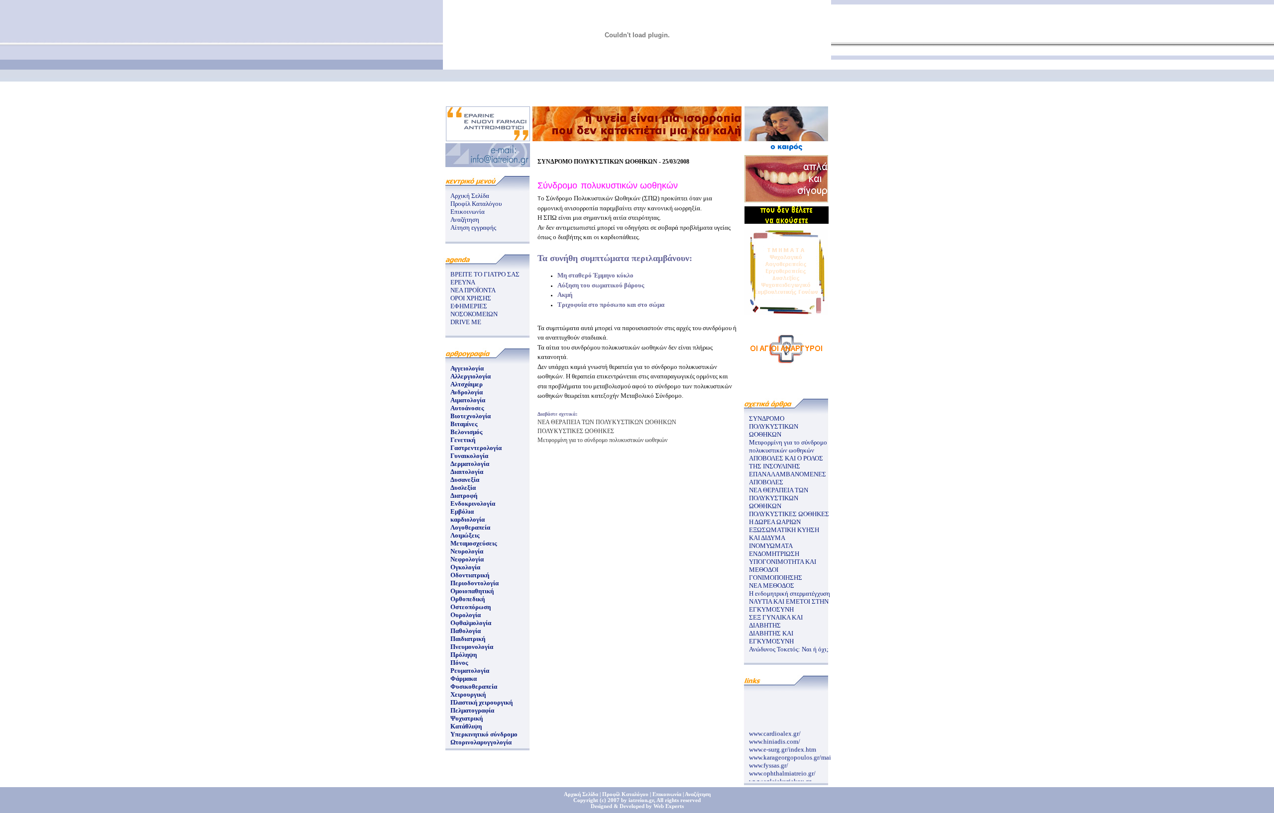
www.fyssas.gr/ (768, 762)
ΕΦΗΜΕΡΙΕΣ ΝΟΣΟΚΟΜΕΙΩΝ (474, 310)
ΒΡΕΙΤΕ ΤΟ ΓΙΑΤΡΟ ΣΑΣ (485, 274)
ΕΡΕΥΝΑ (462, 282)
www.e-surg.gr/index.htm (782, 746)
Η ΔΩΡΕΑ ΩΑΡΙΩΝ (775, 522)
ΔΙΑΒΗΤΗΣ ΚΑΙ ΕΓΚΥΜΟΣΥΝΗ (771, 637)
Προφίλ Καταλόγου (476, 203)
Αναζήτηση (464, 219)
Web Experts (668, 806)
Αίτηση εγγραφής (473, 227)
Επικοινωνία (467, 211)
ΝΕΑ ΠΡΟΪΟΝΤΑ (473, 290)
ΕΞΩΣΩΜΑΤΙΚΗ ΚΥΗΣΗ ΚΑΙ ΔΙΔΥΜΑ (784, 534)
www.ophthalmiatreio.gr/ (782, 770)
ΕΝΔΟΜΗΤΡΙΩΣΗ (774, 553)
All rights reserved (678, 800)
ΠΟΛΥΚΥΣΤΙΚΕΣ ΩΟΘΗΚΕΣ (575, 431)
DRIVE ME (465, 322)
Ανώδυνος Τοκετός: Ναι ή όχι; (789, 649)
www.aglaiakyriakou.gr (780, 778)
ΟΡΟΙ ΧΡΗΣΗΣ (470, 298)
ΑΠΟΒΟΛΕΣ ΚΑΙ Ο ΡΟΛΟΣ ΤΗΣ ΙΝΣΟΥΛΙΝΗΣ (786, 462)
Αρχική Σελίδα (469, 195)
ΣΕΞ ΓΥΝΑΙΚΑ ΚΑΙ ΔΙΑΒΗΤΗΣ (776, 621)
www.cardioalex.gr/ (775, 730)
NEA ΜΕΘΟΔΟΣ (771, 585)
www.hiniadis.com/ (774, 738)
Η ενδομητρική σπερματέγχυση (789, 593)
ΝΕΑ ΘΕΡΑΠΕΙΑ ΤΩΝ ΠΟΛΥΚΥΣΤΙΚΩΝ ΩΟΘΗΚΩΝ (606, 422)
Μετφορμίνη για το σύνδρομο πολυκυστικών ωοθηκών (602, 440)
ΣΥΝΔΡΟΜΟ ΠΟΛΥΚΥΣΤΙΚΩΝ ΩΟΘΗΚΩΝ (773, 426)
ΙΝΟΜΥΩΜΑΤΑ (771, 545)
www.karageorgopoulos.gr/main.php (798, 754)
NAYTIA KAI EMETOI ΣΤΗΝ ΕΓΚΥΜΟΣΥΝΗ (789, 605)
